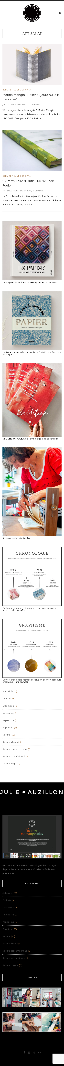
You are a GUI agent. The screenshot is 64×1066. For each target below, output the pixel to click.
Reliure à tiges (10, 742)
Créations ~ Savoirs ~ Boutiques (31, 353)
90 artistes (29, 282)
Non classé (8, 713)
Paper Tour (8, 720)
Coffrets (6, 698)
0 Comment (35, 104)
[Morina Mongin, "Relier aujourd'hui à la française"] (32, 64)
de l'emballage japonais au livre (30, 438)
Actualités (7, 691)
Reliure (6, 90)
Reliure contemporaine (14, 749)
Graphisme (8, 705)
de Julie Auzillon (16, 538)
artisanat (32, 34)
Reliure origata (21, 90)
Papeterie (7, 727)
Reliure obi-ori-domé (13, 756)
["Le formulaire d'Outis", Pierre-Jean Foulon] (32, 150)
